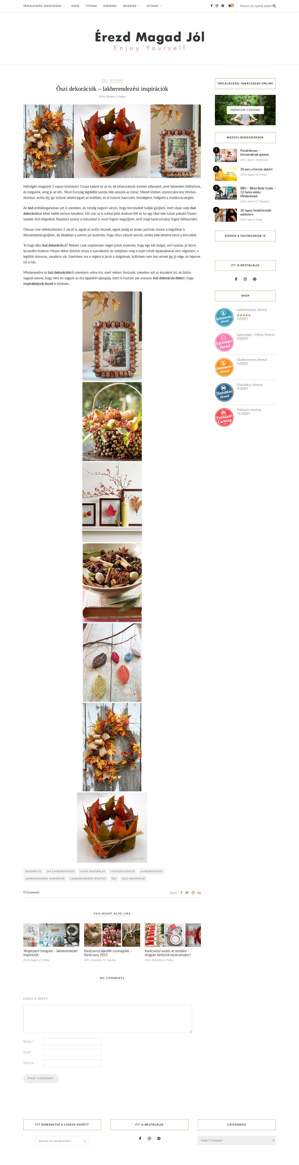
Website (28, 1063)
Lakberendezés (151, 871)
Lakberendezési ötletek (88, 879)
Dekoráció (33, 871)
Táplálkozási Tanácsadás (42, 6)
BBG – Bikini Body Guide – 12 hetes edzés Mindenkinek (258, 192)
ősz (114, 879)
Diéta (75, 6)
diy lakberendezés (61, 871)
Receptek (130, 6)
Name (28, 1041)
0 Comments (31, 892)
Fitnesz (91, 6)
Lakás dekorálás (92, 871)
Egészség (110, 6)
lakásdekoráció (122, 871)
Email (28, 1052)
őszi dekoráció (133, 879)
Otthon (152, 6)
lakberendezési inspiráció (45, 879)
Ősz (104, 80)
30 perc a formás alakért (256, 169)
